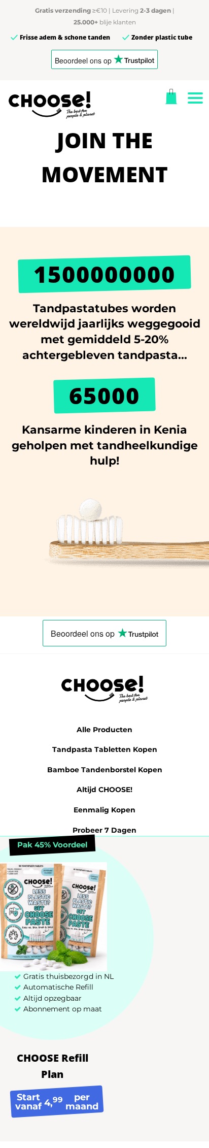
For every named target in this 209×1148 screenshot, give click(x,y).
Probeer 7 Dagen (104, 830)
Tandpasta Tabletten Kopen (104, 749)
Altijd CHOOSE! (104, 789)
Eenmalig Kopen (104, 809)
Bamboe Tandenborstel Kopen (104, 769)
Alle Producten (104, 729)
